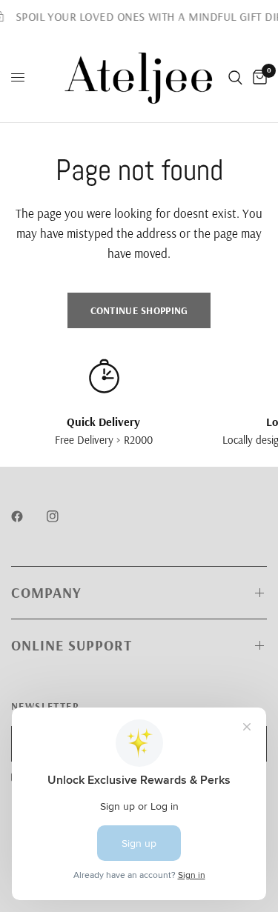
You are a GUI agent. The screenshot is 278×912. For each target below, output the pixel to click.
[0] (257, 77)
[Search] (235, 77)
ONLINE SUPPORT (71, 645)
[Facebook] (27, 516)
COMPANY (46, 592)
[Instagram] (63, 516)
